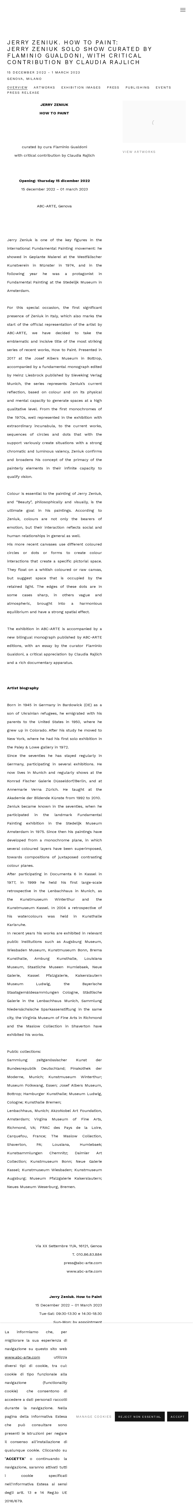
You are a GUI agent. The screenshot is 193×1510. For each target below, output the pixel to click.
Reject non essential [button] (139, 1416)
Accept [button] (178, 1416)
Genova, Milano (24, 79)
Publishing (137, 87)
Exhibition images (81, 87)
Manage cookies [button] (94, 1416)
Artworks (45, 87)
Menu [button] (182, 10)
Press (113, 87)
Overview (17, 87)
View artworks (139, 152)
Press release (23, 92)
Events (163, 87)
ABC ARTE (96, 10)
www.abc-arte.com (22, 1357)
